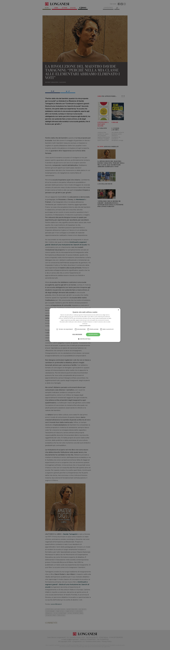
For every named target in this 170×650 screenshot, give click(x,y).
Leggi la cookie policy (85, 325)
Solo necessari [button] (77, 334)
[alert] (85, 325)
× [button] (118, 310)
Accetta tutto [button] (93, 334)
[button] (84, 339)
